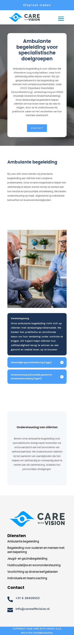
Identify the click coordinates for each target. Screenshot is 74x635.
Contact (37, 128)
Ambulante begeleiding (23, 541)
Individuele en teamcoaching (27, 578)
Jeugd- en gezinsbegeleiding (27, 558)
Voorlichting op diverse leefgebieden (32, 572)
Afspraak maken (37, 5)
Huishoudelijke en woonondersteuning (34, 565)
